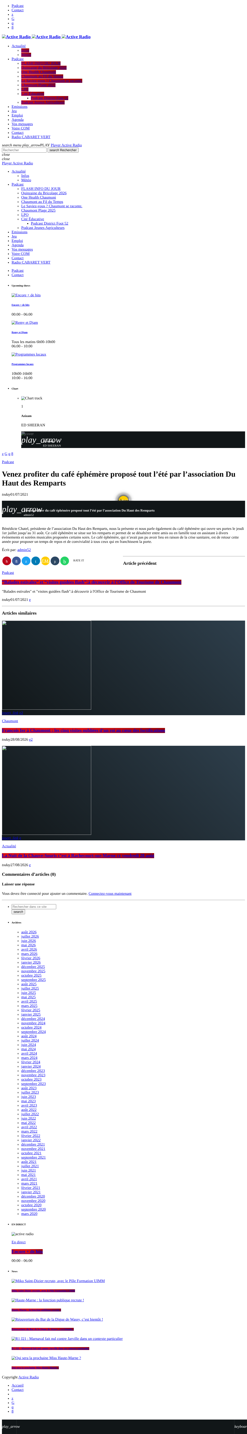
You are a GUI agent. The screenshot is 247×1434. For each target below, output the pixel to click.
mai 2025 (28, 997)
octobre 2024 (31, 1027)
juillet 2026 (30, 936)
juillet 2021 (30, 1166)
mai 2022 (28, 1123)
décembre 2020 (33, 1196)
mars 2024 (29, 1058)
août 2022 (29, 1110)
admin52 (24, 550)
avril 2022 (29, 1127)
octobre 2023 (31, 1079)
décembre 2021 (33, 1144)
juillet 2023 (30, 1092)
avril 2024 (29, 1053)
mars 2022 (29, 1131)
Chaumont (10, 721)
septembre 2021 (33, 1157)
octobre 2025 (31, 975)
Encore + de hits (20, 305)
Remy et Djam (19, 332)
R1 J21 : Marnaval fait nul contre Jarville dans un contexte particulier (50, 1348)
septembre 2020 (33, 1209)
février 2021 (30, 1188)
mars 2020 (29, 1214)
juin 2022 (28, 1118)
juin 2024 (28, 1045)
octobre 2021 (31, 1153)
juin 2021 (28, 1170)
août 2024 (29, 1036)
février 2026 (30, 958)
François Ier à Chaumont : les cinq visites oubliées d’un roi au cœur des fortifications (83, 730)
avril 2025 (29, 1001)
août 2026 (29, 932)
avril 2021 (29, 1179)
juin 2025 (28, 993)
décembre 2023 (33, 1071)
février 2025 (30, 1010)
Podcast (8, 462)
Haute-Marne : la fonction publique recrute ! (36, 1310)
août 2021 (29, 1162)
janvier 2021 (31, 1192)
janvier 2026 (31, 962)
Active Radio (28, 1377)
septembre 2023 (33, 1084)
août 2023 (29, 1088)
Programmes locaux (23, 364)
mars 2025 (29, 1006)
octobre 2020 (31, 1205)
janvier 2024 (31, 1066)
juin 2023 (28, 1097)
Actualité (9, 846)
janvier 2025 (31, 1014)
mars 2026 (29, 954)
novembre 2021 (33, 1149)
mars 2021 (29, 1183)
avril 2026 (29, 949)
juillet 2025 (30, 988)
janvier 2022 (31, 1140)
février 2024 (30, 1062)
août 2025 (29, 984)
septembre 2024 (33, 1032)
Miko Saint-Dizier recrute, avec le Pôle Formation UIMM (43, 1290)
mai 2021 (28, 1175)
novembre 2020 (33, 1201)
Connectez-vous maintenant (110, 894)
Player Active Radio (66, 145)
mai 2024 (28, 1049)
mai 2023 (28, 1101)
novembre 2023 (33, 1075)
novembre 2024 (33, 1023)
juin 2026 (28, 941)
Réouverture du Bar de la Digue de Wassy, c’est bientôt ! (43, 1329)
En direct (19, 1242)
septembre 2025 (33, 980)
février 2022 (30, 1136)
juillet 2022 (30, 1114)
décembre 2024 (33, 1019)
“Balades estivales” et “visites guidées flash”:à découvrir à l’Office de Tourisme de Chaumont (91, 582)
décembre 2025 (33, 967)
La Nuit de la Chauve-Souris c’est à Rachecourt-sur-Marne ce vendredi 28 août (78, 855)
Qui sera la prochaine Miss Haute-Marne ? (35, 1367)
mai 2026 (28, 945)
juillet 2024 (30, 1040)
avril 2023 (29, 1105)
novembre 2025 (33, 971)
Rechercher (63, 150)
